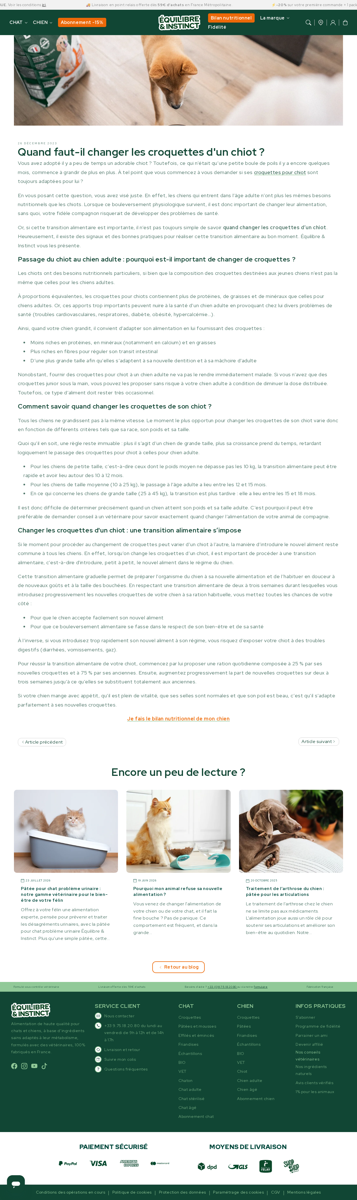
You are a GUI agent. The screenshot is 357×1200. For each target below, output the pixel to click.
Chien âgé (247, 1089)
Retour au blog (181, 967)
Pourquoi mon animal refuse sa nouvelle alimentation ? (177, 891)
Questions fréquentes (126, 1069)
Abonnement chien (256, 1098)
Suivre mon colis (120, 1059)
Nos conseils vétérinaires (308, 1056)
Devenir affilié (309, 1044)
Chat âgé (187, 1107)
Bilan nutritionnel (231, 18)
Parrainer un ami (312, 1035)
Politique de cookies (132, 1192)
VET (182, 1071)
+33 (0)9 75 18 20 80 (195, 987)
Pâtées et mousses (197, 1026)
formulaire (233, 987)
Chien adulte (249, 1080)
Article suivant (317, 741)
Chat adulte (190, 1089)
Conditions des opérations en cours (70, 1192)
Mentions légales (304, 1192)
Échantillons (190, 1053)
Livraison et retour (122, 1049)
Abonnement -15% (82, 22)
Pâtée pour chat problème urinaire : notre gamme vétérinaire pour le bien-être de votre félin (64, 894)
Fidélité (217, 27)
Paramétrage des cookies (238, 1192)
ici (16, 5)
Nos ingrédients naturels (311, 1070)
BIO (182, 1062)
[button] (308, 22)
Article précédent (43, 742)
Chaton (185, 1080)
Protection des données (182, 1192)
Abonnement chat (196, 1116)
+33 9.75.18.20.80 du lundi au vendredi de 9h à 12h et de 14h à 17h (134, 1032)
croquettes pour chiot (280, 172)
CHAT (16, 22)
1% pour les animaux (315, 1091)
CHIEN (40, 22)
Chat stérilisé (191, 1098)
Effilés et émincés (196, 1035)
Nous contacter (119, 1015)
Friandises (188, 1044)
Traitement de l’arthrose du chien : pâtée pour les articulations (285, 891)
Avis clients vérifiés (315, 1082)
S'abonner (305, 1017)
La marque (272, 18)
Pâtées (244, 1026)
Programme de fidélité (318, 1026)
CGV (275, 1192)
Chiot (242, 1071)
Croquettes (189, 1017)
